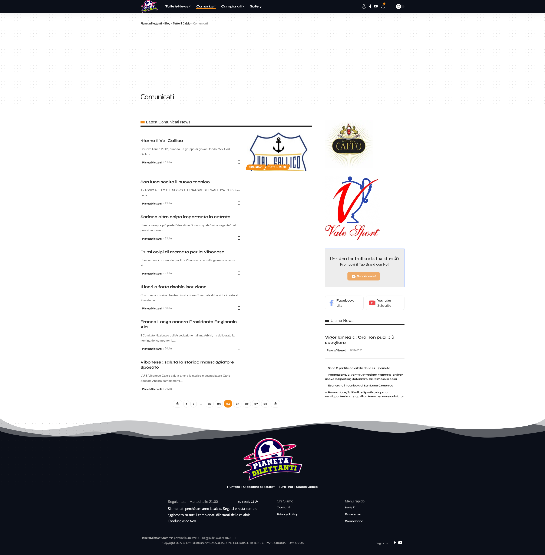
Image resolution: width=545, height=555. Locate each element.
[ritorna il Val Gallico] (279, 151)
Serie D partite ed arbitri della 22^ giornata (359, 368)
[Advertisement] (272, 57)
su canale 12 (246, 501)
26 (246, 403)
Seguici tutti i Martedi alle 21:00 (193, 502)
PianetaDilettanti (152, 162)
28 (265, 403)
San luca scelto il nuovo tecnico (175, 181)
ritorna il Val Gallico (162, 140)
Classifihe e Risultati (259, 487)
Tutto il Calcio (277, 167)
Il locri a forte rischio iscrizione (174, 286)
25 (237, 403)
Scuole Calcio (307, 487)
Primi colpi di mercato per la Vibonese (182, 251)
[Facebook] (344, 303)
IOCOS (299, 543)
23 (218, 403)
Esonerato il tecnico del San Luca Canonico (360, 386)
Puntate (233, 487)
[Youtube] (385, 303)
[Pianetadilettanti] (149, 6)
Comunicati (256, 167)
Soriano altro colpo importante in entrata (186, 216)
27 (256, 403)
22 (209, 403)
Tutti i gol (286, 487)
